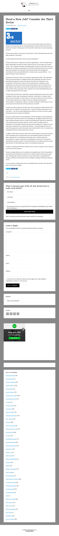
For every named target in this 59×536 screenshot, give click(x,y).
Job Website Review (11, 439)
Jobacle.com (29, 4)
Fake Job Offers (10, 412)
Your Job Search (16, 177)
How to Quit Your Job (11, 429)
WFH (7, 496)
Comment (9, 232)
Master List (9, 452)
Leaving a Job (9, 449)
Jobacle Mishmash (11, 442)
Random (8, 466)
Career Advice (9, 385)
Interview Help (10, 432)
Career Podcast (10, 392)
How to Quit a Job (10, 425)
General (8, 422)
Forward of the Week (11, 415)
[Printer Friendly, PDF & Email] (7, 172)
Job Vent (8, 435)
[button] (29, 10)
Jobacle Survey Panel (11, 445)
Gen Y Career (9, 419)
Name (8, 255)
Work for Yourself (11, 499)
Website (8, 271)
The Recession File (11, 482)
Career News (9, 389)
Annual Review (10, 379)
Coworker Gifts (10, 405)
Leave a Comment (22, 25)
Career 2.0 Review (10, 382)
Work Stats (9, 512)
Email (8, 263)
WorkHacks (9, 516)
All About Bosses (10, 375)
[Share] (17, 28)
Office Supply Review (11, 459)
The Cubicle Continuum (12, 479)
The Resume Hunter (11, 486)
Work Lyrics (9, 506)
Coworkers (9, 409)
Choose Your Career (11, 395)
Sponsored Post (10, 476)
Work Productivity (10, 509)
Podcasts (8, 462)
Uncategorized (10, 489)
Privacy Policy (29, 531)
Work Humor (9, 502)
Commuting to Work (11, 399)
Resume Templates (11, 469)
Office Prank (9, 455)
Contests (8, 402)
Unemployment (10, 492)
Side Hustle (9, 472)
